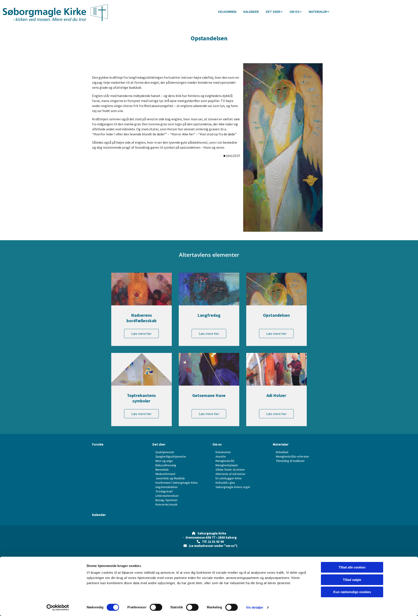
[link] (274, 12)
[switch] (156, 607)
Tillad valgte (352, 580)
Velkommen (227, 11)
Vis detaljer (254, 607)
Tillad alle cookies (352, 567)
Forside (97, 444)
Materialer (318, 11)
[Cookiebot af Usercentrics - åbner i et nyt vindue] (58, 607)
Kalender (251, 11)
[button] (141, 333)
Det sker (273, 11)
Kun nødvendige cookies (352, 592)
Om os (294, 11)
